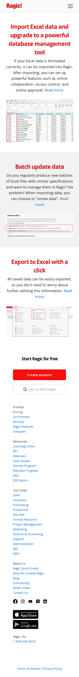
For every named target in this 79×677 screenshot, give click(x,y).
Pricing (17, 412)
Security (18, 422)
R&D (16, 553)
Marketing (20, 529)
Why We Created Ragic (28, 573)
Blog (16, 578)
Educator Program (25, 470)
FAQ (16, 475)
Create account (39, 374)
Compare (19, 431)
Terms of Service (28, 668)
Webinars (19, 456)
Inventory (19, 500)
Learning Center (24, 446)
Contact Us (20, 593)
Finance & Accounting (28, 534)
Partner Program (24, 466)
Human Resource (25, 519)
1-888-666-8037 (24, 641)
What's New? (22, 588)
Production (20, 510)
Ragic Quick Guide (25, 568)
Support (18, 539)
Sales (16, 495)
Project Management (27, 524)
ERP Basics (20, 480)
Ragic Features (23, 426)
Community (21, 583)
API (15, 451)
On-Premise (21, 417)
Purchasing (20, 505)
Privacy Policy (52, 668)
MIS (15, 549)
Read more (54, 90)
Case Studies (21, 461)
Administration (23, 544)
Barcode (19, 514)
